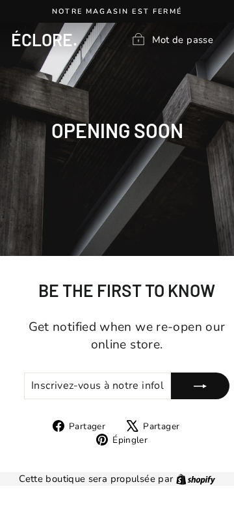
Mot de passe (182, 39)
